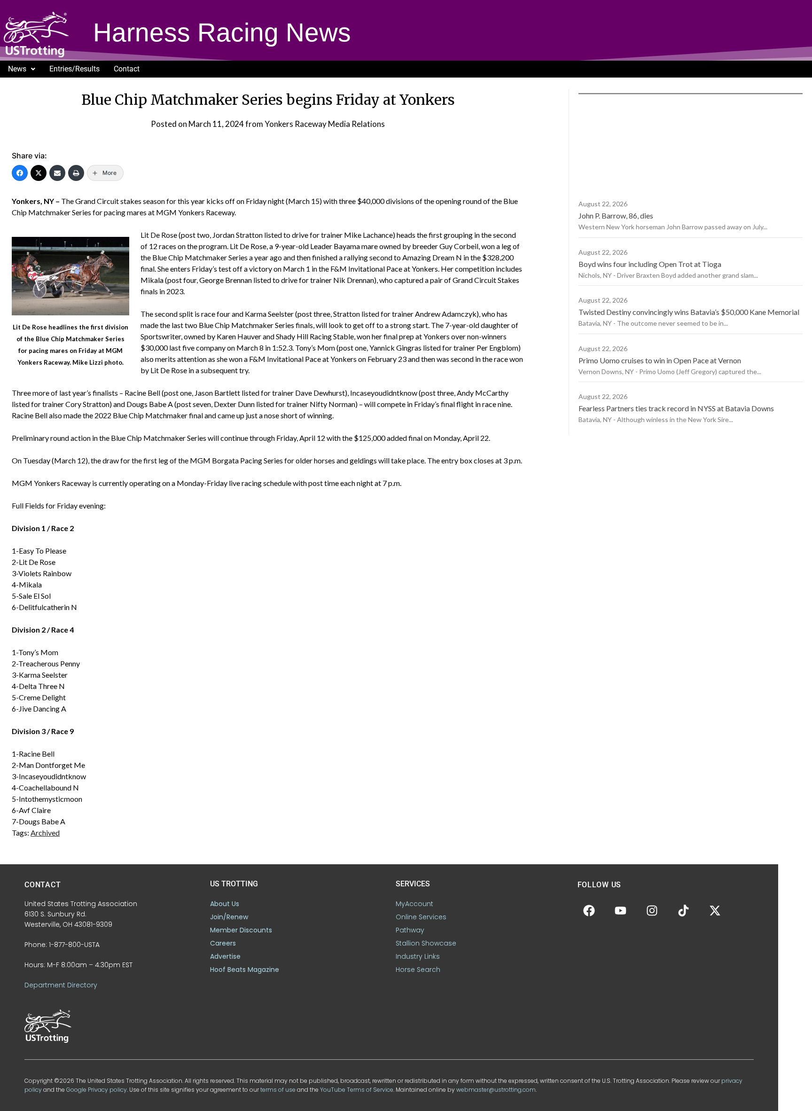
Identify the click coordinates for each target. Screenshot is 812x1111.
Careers (223, 943)
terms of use (278, 1090)
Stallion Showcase (426, 943)
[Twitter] (39, 173)
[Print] (76, 173)
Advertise (225, 956)
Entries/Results (74, 68)
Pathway (410, 930)
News (17, 68)
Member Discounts (241, 930)
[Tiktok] (683, 910)
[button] (21, 69)
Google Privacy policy (96, 1090)
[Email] (57, 173)
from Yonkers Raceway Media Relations (315, 124)
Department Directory (60, 985)
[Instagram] (652, 910)
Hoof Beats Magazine (244, 969)
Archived (45, 832)
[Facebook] (20, 173)
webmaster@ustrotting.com (496, 1090)
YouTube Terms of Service (356, 1090)
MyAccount (414, 903)
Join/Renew (229, 917)
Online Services (421, 917)
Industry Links (418, 956)
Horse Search (418, 969)
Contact (127, 68)
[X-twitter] (715, 910)
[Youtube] (620, 910)
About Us (224, 903)
